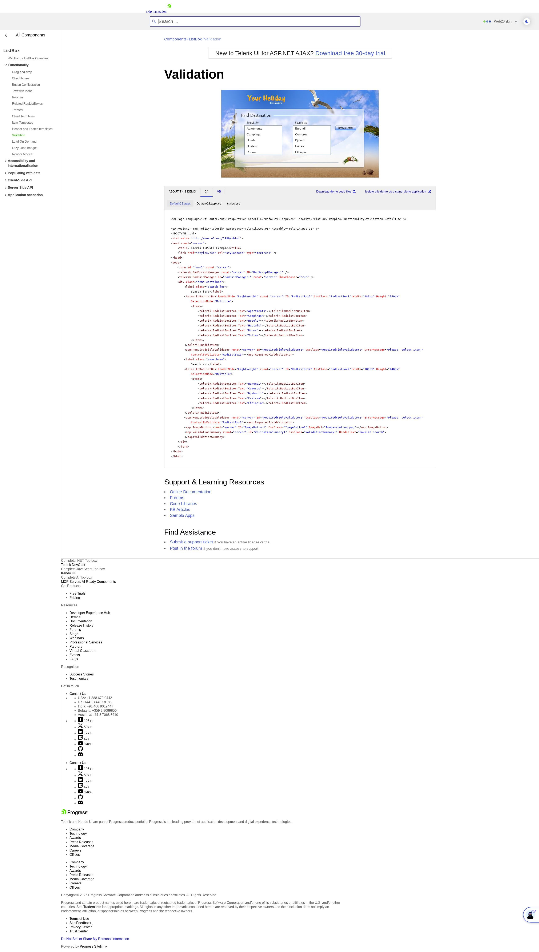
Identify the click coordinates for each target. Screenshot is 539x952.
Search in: (301, 122)
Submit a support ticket (191, 542)
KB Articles (180, 509)
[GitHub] (80, 750)
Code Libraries (183, 503)
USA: (95, 698)
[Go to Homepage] (169, 11)
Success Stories (81, 674)
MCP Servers (71, 581)
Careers (75, 850)
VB (219, 191)
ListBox (195, 39)
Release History (81, 625)
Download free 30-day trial (350, 53)
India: (95, 706)
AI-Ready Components (99, 581)
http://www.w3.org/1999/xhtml (216, 238)
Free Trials (77, 593)
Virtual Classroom (82, 650)
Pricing (74, 597)
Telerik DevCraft (73, 565)
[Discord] (80, 755)
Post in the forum (186, 548)
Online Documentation (190, 491)
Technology (78, 833)
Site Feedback (80, 923)
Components (175, 39)
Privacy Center (80, 927)
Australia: (98, 715)
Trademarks (92, 907)
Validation (212, 39)
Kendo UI (68, 573)
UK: (95, 702)
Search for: (253, 122)
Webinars (76, 638)
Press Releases (81, 842)
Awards (75, 838)
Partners (75, 646)
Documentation (80, 621)
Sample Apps (182, 515)
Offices (74, 854)
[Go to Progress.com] (74, 814)
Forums (177, 497)
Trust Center (78, 931)
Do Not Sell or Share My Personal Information (95, 939)
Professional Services (85, 642)
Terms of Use (79, 918)
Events (74, 655)
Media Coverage (81, 846)
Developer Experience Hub (89, 613)
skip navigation (156, 11)
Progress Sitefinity (93, 946)
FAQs (73, 659)
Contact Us (77, 693)
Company (76, 829)
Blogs (73, 634)
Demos (74, 617)
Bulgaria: (97, 710)
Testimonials (78, 678)
